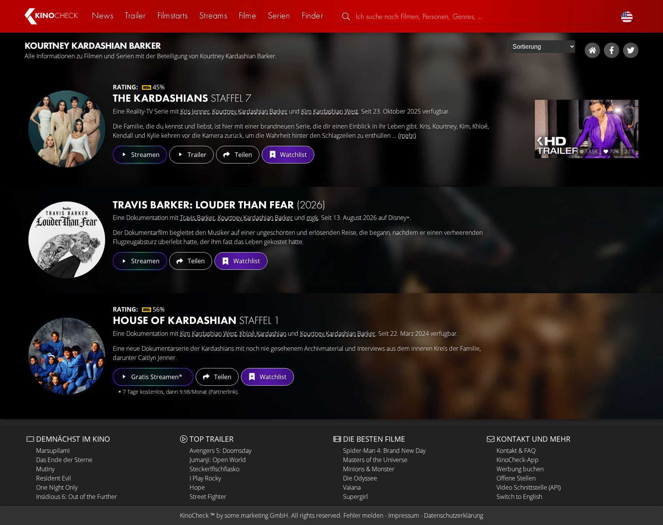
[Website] (592, 50)
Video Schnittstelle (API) (528, 487)
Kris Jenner (194, 111)
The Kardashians (182, 98)
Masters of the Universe (375, 460)
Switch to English (519, 496)
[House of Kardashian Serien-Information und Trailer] (66, 356)
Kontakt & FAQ (516, 450)
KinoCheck (194, 515)
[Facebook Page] (611, 50)
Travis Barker (197, 217)
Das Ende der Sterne (64, 460)
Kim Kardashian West (329, 111)
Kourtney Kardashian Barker (249, 111)
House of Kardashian (196, 320)
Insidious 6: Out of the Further (76, 496)
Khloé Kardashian (262, 333)
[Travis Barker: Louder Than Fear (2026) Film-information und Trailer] (66, 239)
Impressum (403, 515)
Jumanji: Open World (218, 460)
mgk (312, 217)
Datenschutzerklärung (453, 515)
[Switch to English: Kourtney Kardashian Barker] (626, 16)
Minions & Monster (368, 469)
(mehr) (407, 135)
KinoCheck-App (517, 460)
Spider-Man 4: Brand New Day (384, 450)
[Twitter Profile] (630, 50)
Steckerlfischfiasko (214, 469)
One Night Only (57, 487)
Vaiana (352, 487)
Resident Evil (53, 478)
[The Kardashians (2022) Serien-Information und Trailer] (66, 129)
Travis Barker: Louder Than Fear (219, 204)
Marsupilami (53, 450)
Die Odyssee (360, 478)
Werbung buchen (520, 469)
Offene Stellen (516, 478)
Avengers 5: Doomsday (220, 450)
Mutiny (45, 469)
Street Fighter (208, 496)
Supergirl (355, 496)
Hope (197, 487)
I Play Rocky (205, 478)
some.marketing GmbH (256, 515)
